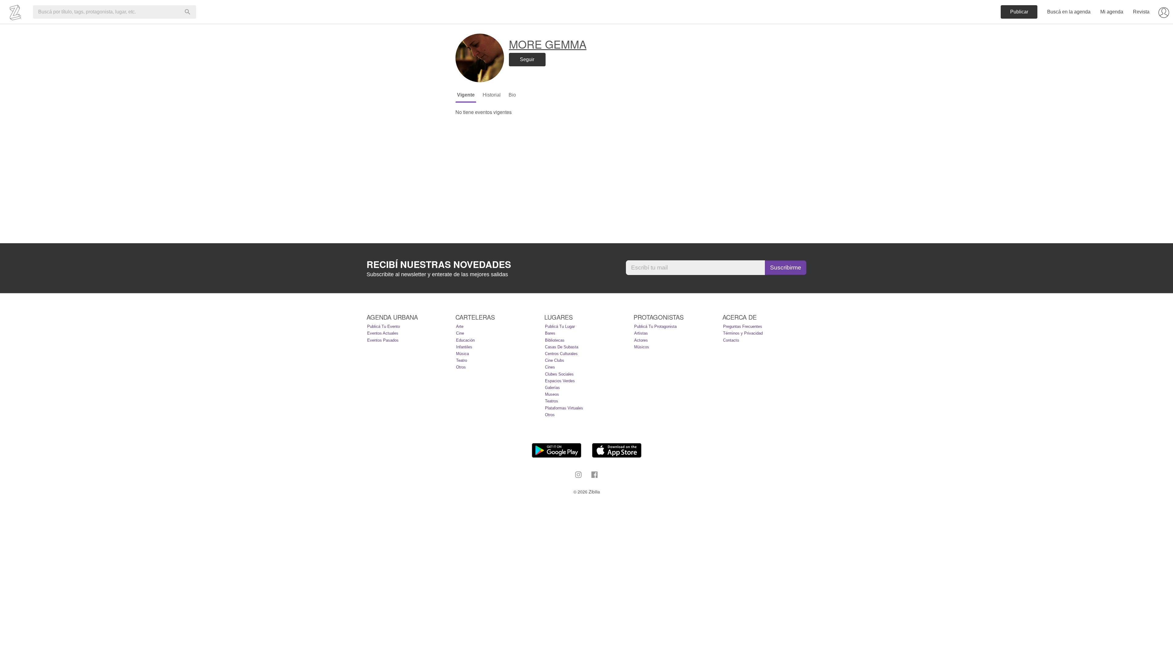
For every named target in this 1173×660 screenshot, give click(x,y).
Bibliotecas (555, 340)
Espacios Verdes (560, 381)
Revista (1141, 11)
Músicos (641, 347)
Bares (550, 333)
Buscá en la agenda (1069, 11)
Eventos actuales (382, 333)
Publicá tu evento (383, 326)
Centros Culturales (561, 353)
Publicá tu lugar (560, 326)
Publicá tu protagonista (655, 326)
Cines (550, 367)
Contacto (731, 340)
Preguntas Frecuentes (742, 326)
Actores (641, 340)
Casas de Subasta (561, 347)
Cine (460, 333)
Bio (512, 94)
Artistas (641, 333)
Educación (465, 340)
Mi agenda (1111, 11)
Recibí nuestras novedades (439, 264)
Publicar (1019, 11)
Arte (459, 326)
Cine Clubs (554, 360)
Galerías (552, 387)
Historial (492, 94)
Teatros (551, 401)
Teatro (461, 360)
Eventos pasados (383, 340)
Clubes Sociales (559, 374)
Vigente (466, 94)
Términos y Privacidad (743, 333)
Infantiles (464, 347)
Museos (552, 394)
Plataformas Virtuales (564, 408)
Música (462, 353)
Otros (461, 367)
